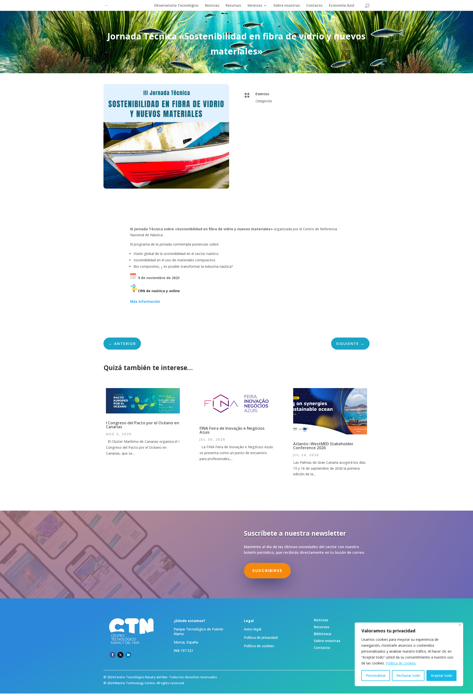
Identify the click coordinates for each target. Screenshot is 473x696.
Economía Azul (341, 6)
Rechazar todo (408, 675)
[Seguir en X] (120, 655)
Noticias (212, 6)
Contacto (314, 6)
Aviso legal (252, 629)
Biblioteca (322, 633)
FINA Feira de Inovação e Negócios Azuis (232, 430)
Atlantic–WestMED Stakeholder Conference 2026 (323, 445)
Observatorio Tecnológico (176, 6)
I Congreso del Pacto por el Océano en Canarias (142, 424)
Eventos (262, 93)
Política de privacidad (261, 637)
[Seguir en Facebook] (113, 655)
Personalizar (376, 675)
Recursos (233, 6)
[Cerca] (460, 625)
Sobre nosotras (286, 6)
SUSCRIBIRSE (267, 570)
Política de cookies (401, 663)
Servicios (254, 6)
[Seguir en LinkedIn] (128, 655)
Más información (145, 301)
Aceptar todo (441, 675)
